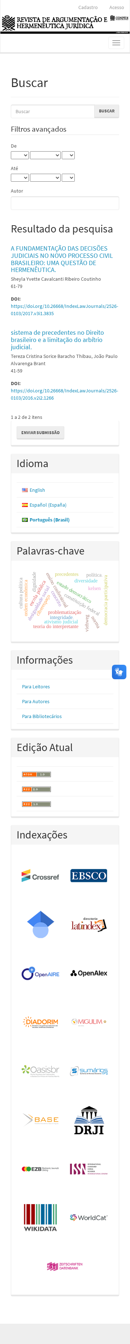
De (14, 146)
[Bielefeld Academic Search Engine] (41, 1120)
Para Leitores (36, 686)
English (37, 490)
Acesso (116, 7)
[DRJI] (89, 1120)
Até (14, 168)
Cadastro (88, 7)
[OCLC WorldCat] (89, 1218)
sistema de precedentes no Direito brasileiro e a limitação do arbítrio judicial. (57, 339)
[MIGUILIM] (89, 1023)
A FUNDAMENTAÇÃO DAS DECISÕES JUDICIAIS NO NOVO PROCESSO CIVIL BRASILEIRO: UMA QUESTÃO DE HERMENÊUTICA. (62, 259)
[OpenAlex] (89, 974)
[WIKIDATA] (41, 1218)
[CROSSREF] (41, 876)
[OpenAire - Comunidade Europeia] (41, 974)
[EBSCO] (89, 876)
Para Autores (35, 701)
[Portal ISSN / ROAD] (89, 1169)
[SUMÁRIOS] (89, 1071)
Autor (17, 190)
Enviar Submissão (40, 432)
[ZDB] (65, 1267)
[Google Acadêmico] (41, 925)
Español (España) (48, 505)
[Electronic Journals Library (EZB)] (41, 1169)
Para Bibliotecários (42, 716)
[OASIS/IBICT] (41, 1071)
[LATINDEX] (89, 925)
